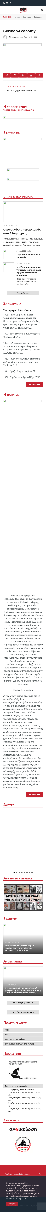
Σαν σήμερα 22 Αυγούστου (17, 310)
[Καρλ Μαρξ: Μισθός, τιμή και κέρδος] (8, 254)
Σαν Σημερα (12, 304)
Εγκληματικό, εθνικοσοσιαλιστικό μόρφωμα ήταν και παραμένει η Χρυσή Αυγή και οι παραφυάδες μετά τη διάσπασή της (23, 991)
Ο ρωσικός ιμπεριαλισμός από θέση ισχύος (22, 231)
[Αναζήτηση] (42, 10)
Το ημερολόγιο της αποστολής (21, 1089)
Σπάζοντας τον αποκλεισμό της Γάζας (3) (24, 1099)
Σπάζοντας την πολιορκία (16, 1086)
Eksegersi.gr (14, 37)
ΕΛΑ (6, 1034)
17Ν (7, 1030)
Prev (6, 840)
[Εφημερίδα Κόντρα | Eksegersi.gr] (23, 10)
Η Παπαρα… (11, 395)
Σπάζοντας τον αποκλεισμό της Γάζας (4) (24, 1093)
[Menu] (4, 10)
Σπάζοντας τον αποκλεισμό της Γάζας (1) (24, 1109)
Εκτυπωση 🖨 (34, 384)
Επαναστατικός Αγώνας (15, 1039)
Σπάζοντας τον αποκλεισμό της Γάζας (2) (24, 1104)
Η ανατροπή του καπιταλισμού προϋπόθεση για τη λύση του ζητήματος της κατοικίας (19, 948)
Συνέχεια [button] (12, 1203)
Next (41, 840)
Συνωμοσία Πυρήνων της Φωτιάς (19, 1044)
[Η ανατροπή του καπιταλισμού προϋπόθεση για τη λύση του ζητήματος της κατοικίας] (23, 939)
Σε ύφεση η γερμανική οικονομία (19, 90)
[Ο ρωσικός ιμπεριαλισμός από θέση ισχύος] (23, 211)
